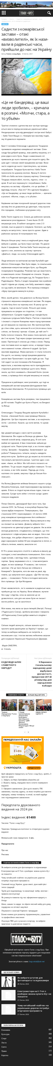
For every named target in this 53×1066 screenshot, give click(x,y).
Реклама (5, 854)
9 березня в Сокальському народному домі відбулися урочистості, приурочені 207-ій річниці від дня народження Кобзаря (42, 674)
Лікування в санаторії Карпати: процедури (19, 911)
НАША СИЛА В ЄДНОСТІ (41, 713)
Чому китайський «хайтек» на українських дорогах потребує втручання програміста (23, 879)
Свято (4, 1047)
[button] (49, 13)
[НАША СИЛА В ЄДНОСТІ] (44, 705)
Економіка (5, 1030)
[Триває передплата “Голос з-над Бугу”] (9, 705)
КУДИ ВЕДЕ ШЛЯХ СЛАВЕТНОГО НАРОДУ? (11, 665)
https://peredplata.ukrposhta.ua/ (26, 780)
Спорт (4, 1038)
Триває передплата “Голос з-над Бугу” (9, 714)
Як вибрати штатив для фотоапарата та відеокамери (24, 867)
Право (4, 1051)
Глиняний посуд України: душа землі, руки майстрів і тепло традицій (24, 885)
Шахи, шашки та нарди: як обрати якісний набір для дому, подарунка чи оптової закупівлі (26, 905)
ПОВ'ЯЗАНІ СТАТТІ (16, 695)
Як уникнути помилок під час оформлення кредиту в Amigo (23, 899)
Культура (5, 1034)
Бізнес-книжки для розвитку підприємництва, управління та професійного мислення (25, 915)
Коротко (4, 1055)
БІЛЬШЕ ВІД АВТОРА (36, 695)
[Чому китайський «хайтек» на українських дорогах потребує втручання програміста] (8, 1009)
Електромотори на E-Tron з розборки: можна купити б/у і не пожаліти (25, 872)
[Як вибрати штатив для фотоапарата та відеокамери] (8, 981)
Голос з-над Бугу (13, 54)
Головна (4, 19)
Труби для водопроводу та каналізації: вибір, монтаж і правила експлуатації (24, 892)
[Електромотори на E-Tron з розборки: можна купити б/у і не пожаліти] (8, 995)
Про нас (4, 850)
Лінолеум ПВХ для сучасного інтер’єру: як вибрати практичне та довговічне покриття (23, 922)
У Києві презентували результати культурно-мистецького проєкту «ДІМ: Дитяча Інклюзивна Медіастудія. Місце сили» (26, 719)
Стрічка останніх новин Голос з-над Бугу (21, 862)
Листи (4, 24)
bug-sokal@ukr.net (37, 961)
